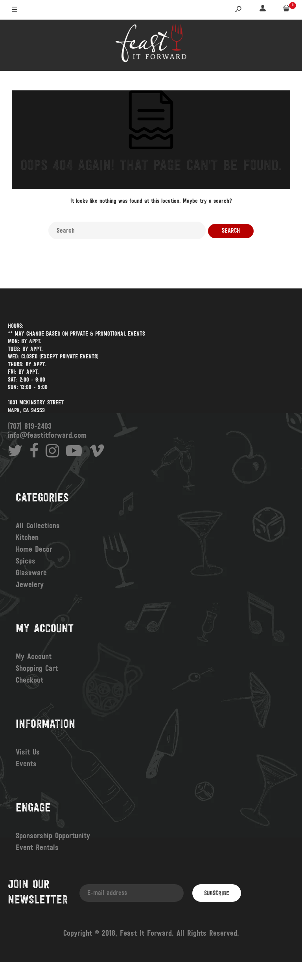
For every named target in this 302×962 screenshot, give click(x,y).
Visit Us (28, 752)
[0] (286, 10)
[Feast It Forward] (151, 45)
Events (26, 764)
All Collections (38, 526)
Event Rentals (37, 848)
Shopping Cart (37, 669)
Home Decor (34, 550)
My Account (34, 657)
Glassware (31, 573)
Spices (25, 561)
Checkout (29, 681)
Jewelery (30, 585)
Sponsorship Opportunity (53, 836)
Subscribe (216, 893)
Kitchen (27, 538)
